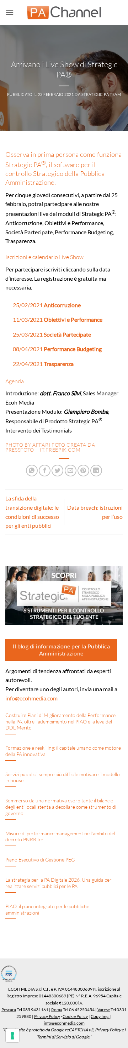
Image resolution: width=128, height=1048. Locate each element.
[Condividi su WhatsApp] (32, 470)
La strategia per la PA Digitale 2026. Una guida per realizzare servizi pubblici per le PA (58, 883)
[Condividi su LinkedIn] (96, 470)
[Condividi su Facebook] (44, 470)
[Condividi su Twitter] (57, 470)
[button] (9, 12)
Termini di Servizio (54, 1037)
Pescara (8, 1009)
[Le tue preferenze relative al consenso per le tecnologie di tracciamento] (12, 1035)
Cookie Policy (75, 1016)
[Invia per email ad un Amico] (70, 470)
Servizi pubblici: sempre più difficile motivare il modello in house (62, 777)
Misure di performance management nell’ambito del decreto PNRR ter (60, 836)
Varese (103, 1009)
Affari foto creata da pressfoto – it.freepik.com (50, 447)
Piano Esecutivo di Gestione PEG (40, 860)
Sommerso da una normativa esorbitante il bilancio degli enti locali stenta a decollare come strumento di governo (60, 806)
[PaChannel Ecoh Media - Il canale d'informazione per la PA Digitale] (64, 12)
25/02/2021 (47, 305)
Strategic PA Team (101, 94)
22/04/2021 (43, 363)
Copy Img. (100, 1016)
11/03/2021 (57, 319)
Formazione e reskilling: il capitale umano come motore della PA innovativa (63, 751)
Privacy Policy (47, 1016)
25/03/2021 (52, 334)
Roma (56, 1009)
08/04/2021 (57, 348)
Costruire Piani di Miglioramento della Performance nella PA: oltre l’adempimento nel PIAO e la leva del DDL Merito (60, 721)
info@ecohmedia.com (31, 698)
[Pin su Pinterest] (83, 470)
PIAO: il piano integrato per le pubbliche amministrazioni (47, 909)
